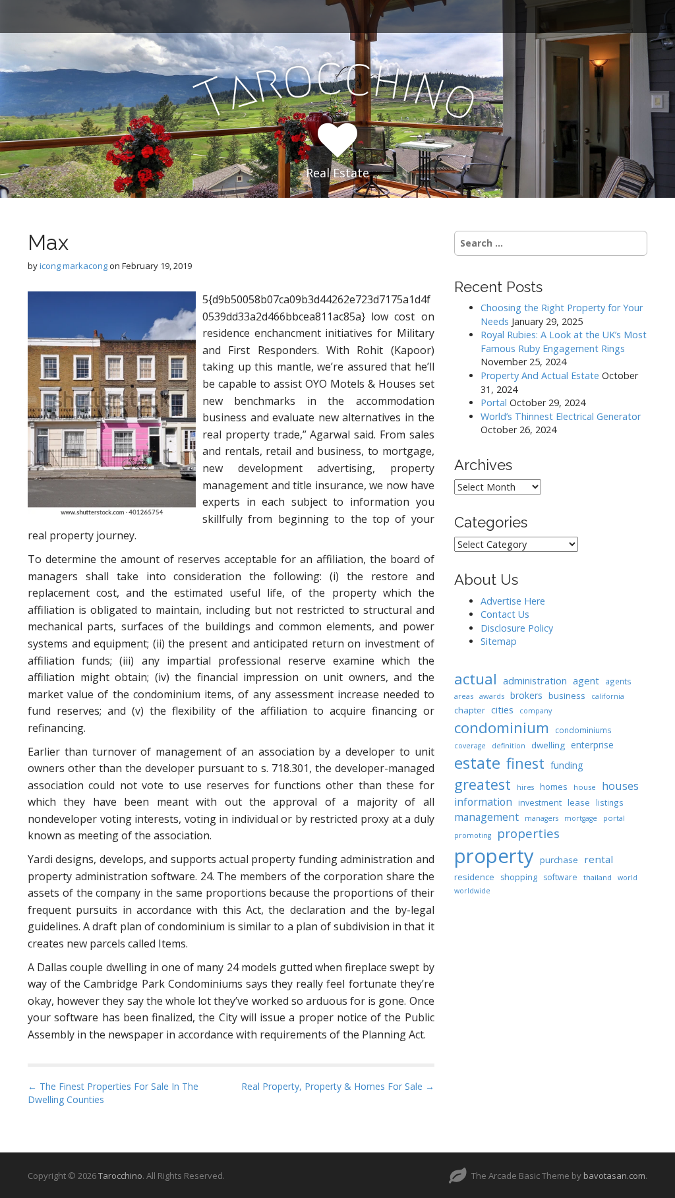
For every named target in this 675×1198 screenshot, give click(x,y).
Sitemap (499, 641)
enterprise (592, 744)
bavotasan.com (614, 1176)
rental (598, 859)
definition (508, 745)
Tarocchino (120, 1176)
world (627, 877)
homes (554, 787)
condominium (501, 727)
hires (525, 787)
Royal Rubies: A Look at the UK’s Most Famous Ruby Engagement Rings (564, 341)
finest (525, 763)
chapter (469, 710)
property (494, 856)
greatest (482, 784)
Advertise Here (513, 601)
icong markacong (73, 266)
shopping (518, 877)
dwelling (548, 745)
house (584, 787)
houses (620, 785)
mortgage (580, 818)
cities (502, 709)
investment (540, 802)
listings (610, 802)
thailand (597, 877)
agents (618, 681)
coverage (470, 745)
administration (535, 680)
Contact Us (505, 614)
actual (475, 678)
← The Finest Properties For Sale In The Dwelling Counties (113, 1093)
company (535, 710)
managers (541, 818)
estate (477, 762)
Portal (494, 402)
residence (474, 877)
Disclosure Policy (517, 628)
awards (491, 696)
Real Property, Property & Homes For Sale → (337, 1086)
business (566, 696)
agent (586, 680)
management (486, 817)
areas (463, 696)
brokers (526, 695)
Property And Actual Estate (540, 375)
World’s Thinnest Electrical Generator (561, 416)
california (607, 696)
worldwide (472, 890)
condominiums (583, 730)
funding (566, 765)
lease (579, 802)
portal (614, 818)
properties (528, 833)
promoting (472, 835)
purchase (559, 860)
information (483, 801)
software (560, 877)
